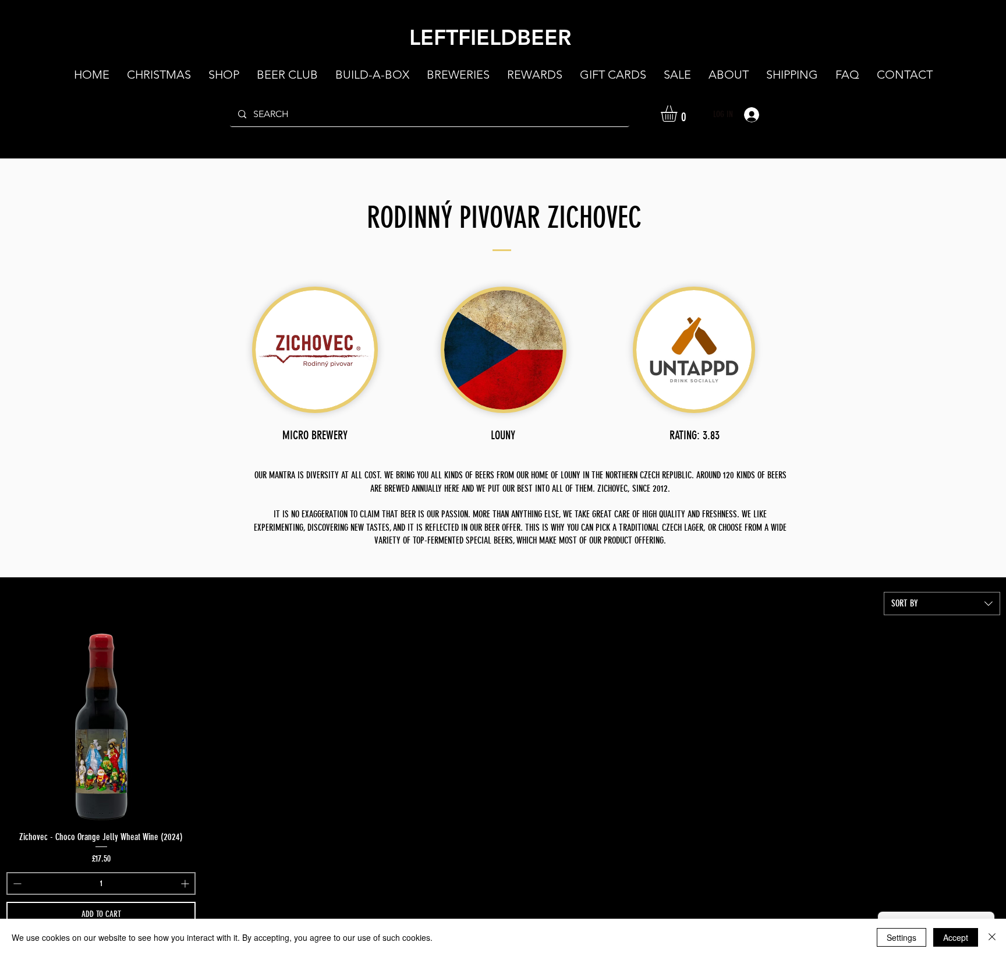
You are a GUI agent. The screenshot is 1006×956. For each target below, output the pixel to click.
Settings (901, 937)
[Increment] (186, 883)
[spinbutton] (101, 883)
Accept (955, 937)
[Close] (992, 937)
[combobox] (942, 603)
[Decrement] (16, 883)
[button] (728, 75)
